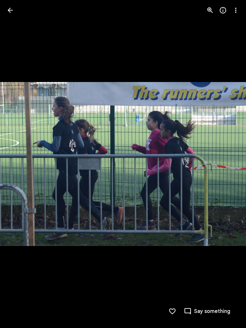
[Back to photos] (10, 10)
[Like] (172, 311)
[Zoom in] (210, 10)
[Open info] (223, 10)
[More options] (235, 10)
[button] (228, 164)
